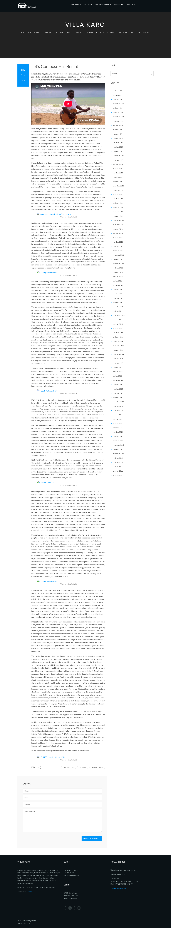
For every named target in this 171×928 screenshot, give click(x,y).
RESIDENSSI (88, 4)
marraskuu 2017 (118, 190)
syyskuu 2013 (118, 372)
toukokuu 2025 (118, 91)
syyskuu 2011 (118, 471)
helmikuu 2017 (118, 216)
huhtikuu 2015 (118, 294)
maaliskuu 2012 (118, 445)
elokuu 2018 (117, 169)
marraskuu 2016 (118, 225)
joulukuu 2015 (118, 268)
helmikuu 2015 (118, 302)
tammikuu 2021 (118, 117)
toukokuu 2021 (118, 108)
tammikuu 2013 (118, 402)
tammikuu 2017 (118, 220)
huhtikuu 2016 (118, 251)
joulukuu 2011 (118, 458)
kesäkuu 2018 (118, 173)
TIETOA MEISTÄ (76, 4)
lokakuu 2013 (118, 367)
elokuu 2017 (117, 194)
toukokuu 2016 (118, 246)
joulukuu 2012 (118, 406)
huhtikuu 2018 (118, 177)
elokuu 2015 (117, 281)
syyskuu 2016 (118, 233)
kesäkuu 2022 (118, 95)
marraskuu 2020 (118, 121)
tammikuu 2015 (118, 307)
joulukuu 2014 (118, 311)
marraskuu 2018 (118, 160)
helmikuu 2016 (118, 259)
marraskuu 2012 (118, 410)
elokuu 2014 (117, 328)
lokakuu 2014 (118, 320)
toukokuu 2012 (118, 436)
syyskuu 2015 (118, 277)
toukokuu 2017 (118, 203)
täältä (30, 892)
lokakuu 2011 (118, 467)
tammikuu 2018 (118, 186)
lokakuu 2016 (118, 229)
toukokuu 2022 (118, 99)
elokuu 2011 (117, 475)
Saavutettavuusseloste (118, 888)
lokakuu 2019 (118, 138)
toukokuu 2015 (118, 289)
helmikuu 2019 (118, 151)
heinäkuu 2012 (118, 428)
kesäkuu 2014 (118, 333)
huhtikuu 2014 (118, 341)
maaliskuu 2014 (118, 346)
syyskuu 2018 (118, 164)
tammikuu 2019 (118, 156)
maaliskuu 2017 (118, 212)
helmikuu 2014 (118, 350)
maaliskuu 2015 (118, 298)
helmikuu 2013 (118, 398)
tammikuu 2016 (118, 264)
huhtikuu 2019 (118, 147)
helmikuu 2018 (118, 182)
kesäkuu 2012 (118, 432)
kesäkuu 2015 (118, 285)
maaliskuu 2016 (118, 255)
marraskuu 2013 (118, 363)
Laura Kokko (83, 767)
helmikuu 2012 (118, 449)
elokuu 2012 (117, 423)
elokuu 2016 (117, 238)
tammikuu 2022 (118, 104)
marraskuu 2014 (118, 315)
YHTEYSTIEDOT (119, 4)
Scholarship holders (97, 767)
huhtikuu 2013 (118, 389)
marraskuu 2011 (118, 462)
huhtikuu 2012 (118, 441)
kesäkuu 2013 (118, 380)
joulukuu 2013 (118, 359)
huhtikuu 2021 (118, 112)
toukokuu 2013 (118, 384)
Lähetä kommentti (91, 838)
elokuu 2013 (117, 376)
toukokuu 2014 (118, 337)
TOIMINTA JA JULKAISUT (103, 4)
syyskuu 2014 (118, 324)
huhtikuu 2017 (118, 207)
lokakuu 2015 (118, 272)
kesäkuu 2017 (118, 199)
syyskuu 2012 (118, 419)
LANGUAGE (131, 4)
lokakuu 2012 (118, 415)
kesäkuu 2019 (118, 143)
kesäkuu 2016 (118, 242)
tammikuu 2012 (118, 454)
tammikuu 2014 (118, 354)
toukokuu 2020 (118, 130)
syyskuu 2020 (118, 125)
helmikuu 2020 (118, 134)
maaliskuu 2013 (118, 393)
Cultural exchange (69, 767)
